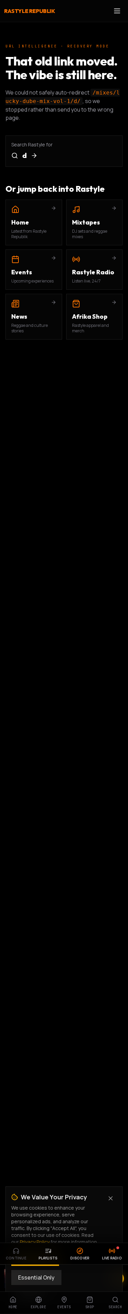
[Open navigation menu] (117, 11)
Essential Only (36, 1277)
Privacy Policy (34, 1242)
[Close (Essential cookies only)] (110, 1198)
